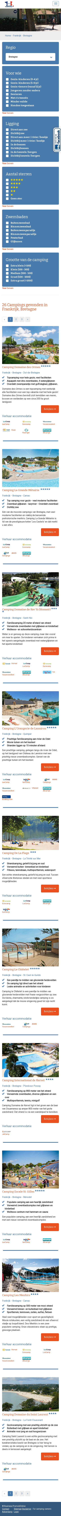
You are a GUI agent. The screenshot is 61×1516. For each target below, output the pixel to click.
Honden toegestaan (22, 105)
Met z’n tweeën (19, 98)
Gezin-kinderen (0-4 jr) (24, 79)
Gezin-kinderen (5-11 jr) (24, 83)
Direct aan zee (19, 129)
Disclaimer (26, 1509)
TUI (53, 672)
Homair (14, 664)
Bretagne (27, 35)
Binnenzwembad (21, 226)
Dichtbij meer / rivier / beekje (28, 141)
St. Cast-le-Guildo (32, 975)
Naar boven (7, 113)
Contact (5, 1509)
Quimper (27, 734)
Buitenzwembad (20, 223)
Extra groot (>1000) (21, 280)
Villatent (34, 788)
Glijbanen (16, 241)
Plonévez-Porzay (32, 1086)
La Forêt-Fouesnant (33, 1420)
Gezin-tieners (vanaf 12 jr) (26, 86)
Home (8, 35)
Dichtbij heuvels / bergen (25, 156)
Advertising (7, 1512)
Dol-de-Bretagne (31, 372)
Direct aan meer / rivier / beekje (29, 137)
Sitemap (18, 1509)
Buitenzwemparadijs (23, 230)
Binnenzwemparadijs (23, 234)
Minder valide (19, 101)
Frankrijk (17, 35)
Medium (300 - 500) (21, 273)
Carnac (26, 495)
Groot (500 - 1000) (20, 277)
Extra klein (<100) (21, 265)
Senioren (16, 94)
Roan (13, 430)
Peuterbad (17, 238)
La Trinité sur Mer (32, 858)
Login (16, 1512)
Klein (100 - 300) (20, 269)
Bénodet (27, 1197)
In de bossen (18, 144)
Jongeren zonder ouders (25, 90)
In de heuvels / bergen (24, 152)
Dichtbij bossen (20, 148)
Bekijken (49, 409)
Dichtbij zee (17, 133)
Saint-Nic (27, 618)
